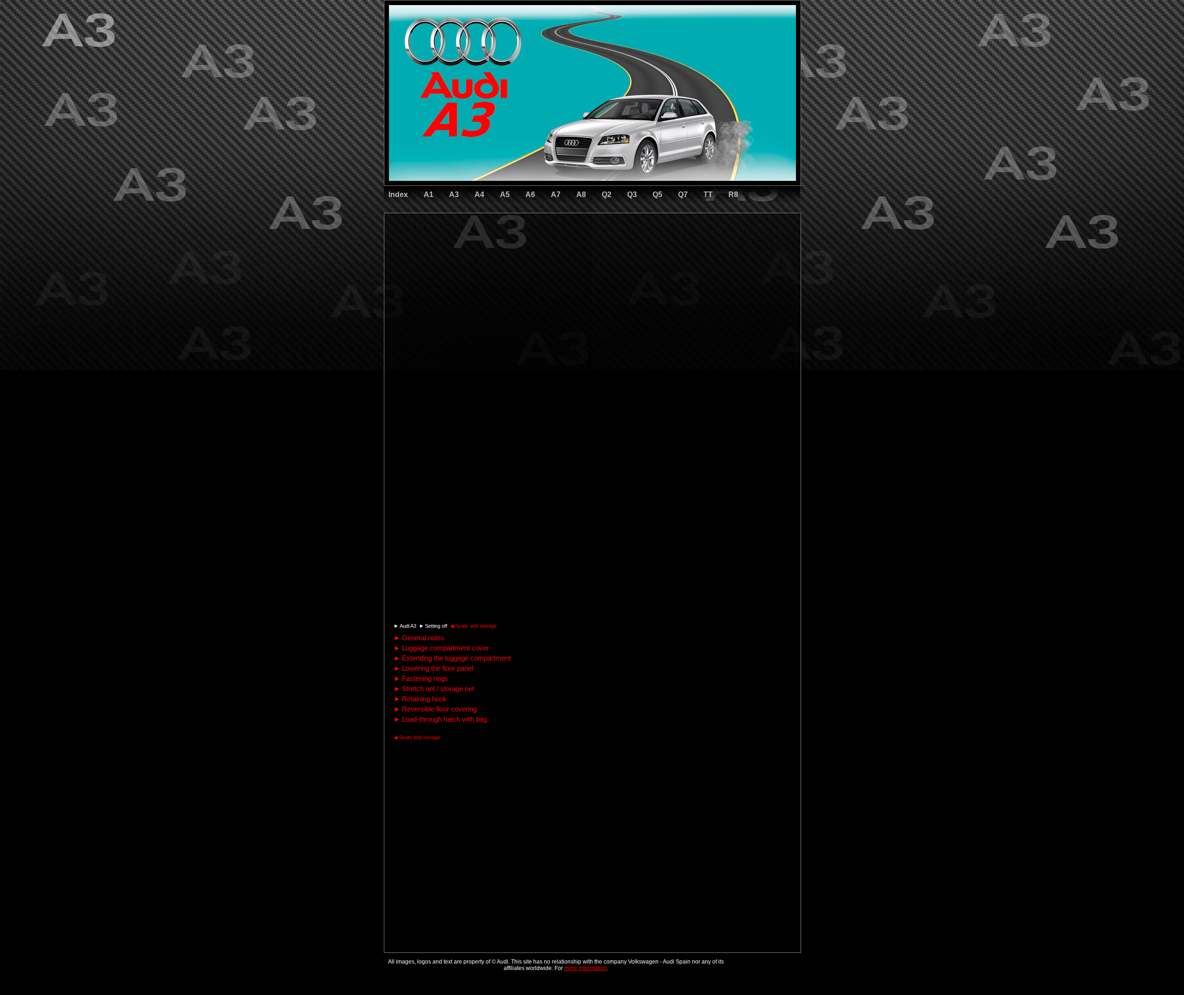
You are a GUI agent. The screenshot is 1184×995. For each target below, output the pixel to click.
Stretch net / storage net (434, 688)
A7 (556, 194)
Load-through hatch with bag (440, 719)
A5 (505, 194)
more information (585, 968)
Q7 (683, 194)
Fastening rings (421, 678)
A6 (530, 194)
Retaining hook (420, 699)
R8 (733, 194)
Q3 (632, 194)
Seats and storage (473, 626)
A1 (428, 194)
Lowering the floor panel (433, 668)
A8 (581, 194)
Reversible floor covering (435, 709)
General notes (419, 638)
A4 (479, 194)
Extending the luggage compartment (452, 658)
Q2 (606, 194)
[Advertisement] (527, 252)
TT (708, 194)
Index (398, 194)
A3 (454, 194)
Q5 (657, 194)
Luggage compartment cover (441, 648)
